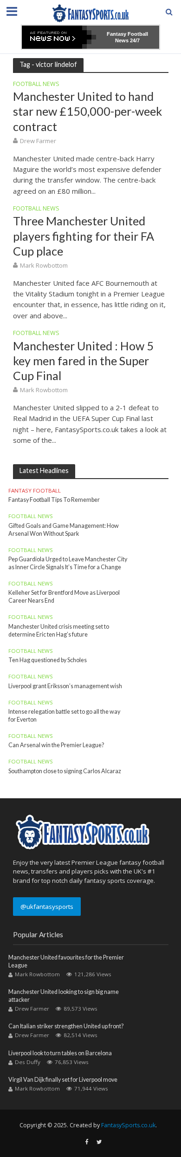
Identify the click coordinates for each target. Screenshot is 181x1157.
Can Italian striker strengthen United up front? (65, 1026)
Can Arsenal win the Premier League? (56, 745)
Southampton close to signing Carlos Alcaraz (64, 771)
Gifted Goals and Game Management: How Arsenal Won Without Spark (63, 529)
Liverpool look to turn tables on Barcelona (60, 1053)
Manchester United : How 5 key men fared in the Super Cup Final (83, 361)
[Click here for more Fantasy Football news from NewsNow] (59, 37)
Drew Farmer (38, 141)
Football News (36, 84)
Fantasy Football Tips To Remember (54, 499)
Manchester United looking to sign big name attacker (63, 995)
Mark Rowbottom (44, 265)
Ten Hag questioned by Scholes (47, 660)
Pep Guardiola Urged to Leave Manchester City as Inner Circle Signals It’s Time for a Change (67, 563)
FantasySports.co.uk (128, 1125)
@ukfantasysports (46, 906)
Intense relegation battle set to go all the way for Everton (64, 715)
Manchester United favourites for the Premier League (66, 961)
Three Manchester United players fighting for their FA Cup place (83, 236)
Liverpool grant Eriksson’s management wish (65, 686)
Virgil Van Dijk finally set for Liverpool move (62, 1079)
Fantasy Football (34, 490)
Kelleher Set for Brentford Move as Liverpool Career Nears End (64, 596)
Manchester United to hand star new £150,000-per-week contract (87, 111)
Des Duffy (27, 1061)
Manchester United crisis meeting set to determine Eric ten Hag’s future (58, 630)
